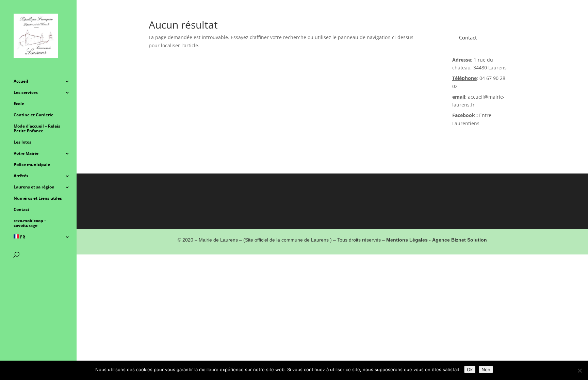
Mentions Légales (407, 240)
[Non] (579, 370)
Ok (470, 369)
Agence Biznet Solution (459, 240)
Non (485, 369)
